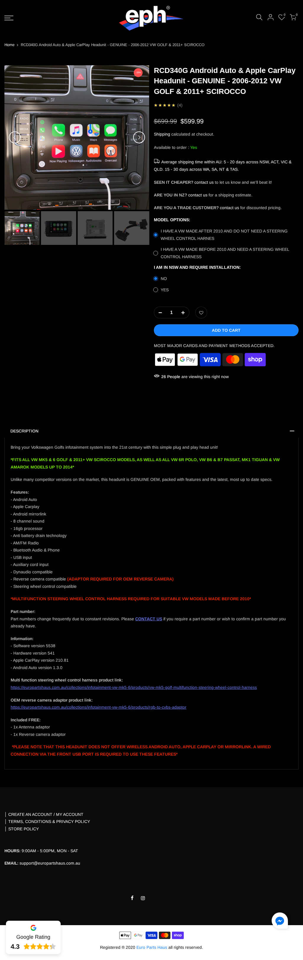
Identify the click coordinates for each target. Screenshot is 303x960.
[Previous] (15, 137)
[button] (280, 921)
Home (9, 45)
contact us (204, 182)
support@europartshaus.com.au (50, 863)
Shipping (162, 134)
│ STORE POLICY (21, 828)
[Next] (139, 137)
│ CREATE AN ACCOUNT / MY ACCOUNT (43, 814)
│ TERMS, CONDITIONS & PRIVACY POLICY (47, 821)
